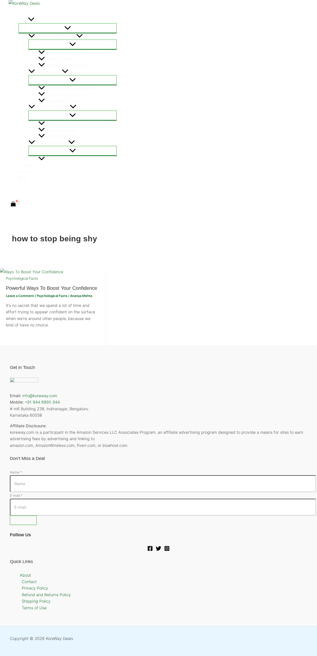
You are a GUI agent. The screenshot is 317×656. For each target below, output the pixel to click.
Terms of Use (34, 607)
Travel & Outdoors (51, 142)
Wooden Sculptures (63, 136)
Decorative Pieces (61, 94)
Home (24, 13)
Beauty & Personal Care (67, 65)
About (24, 171)
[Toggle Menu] (68, 28)
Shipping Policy (36, 601)
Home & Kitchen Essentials (70, 88)
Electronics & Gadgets (65, 52)
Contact (26, 165)
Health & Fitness (60, 59)
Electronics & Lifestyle (55, 36)
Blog (23, 178)
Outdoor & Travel (60, 159)
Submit (23, 520)
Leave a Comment (20, 296)
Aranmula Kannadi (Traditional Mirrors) (81, 123)
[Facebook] (11, 189)
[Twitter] (21, 189)
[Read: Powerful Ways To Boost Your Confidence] (31, 271)
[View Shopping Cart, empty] (13, 204)
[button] (31, 20)
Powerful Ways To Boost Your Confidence (51, 288)
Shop (23, 19)
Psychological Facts (22, 278)
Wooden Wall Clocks (63, 100)
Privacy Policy (35, 588)
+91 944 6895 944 (42, 402)
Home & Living (48, 71)
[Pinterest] (32, 189)
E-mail (16, 495)
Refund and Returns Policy (46, 594)
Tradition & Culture (52, 107)
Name (16, 472)
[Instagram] (167, 549)
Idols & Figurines (60, 130)
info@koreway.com (39, 395)
